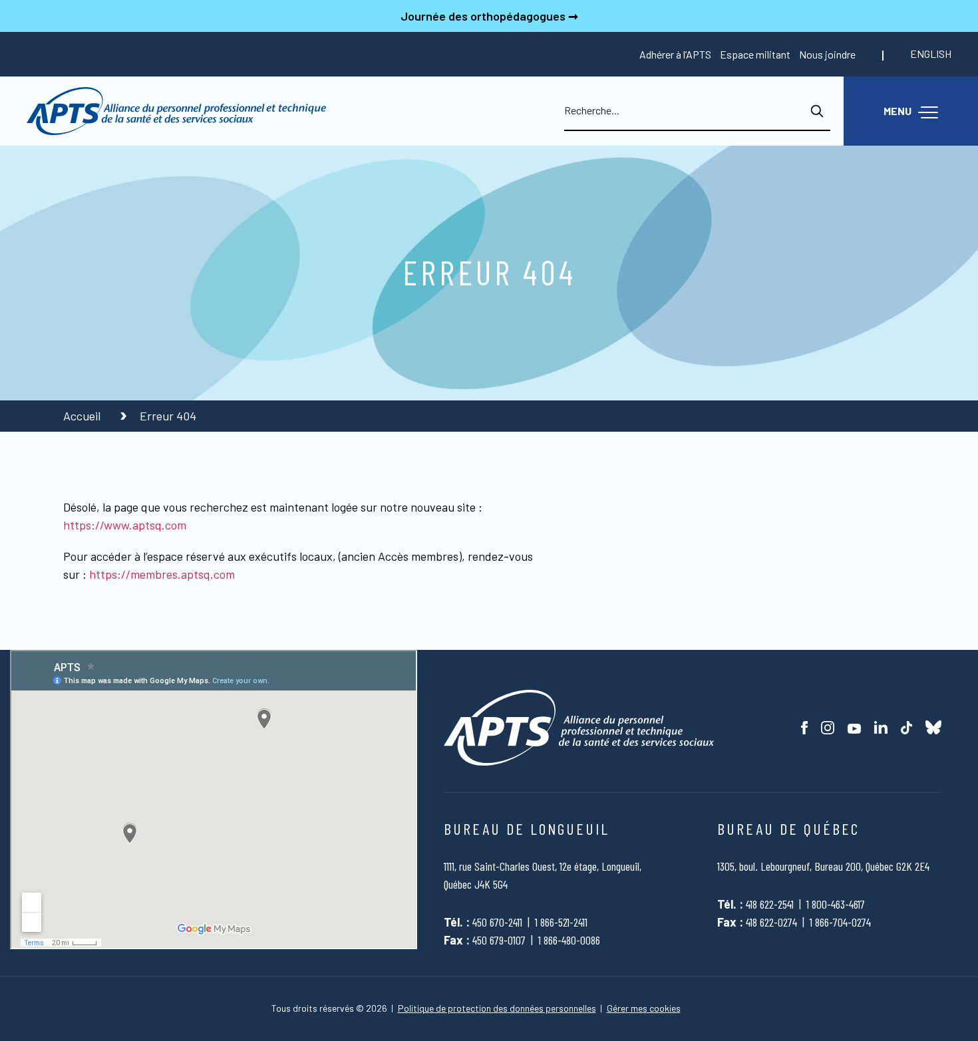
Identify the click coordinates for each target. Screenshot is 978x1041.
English (930, 53)
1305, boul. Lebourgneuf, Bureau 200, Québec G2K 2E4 (823, 866)
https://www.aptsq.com (124, 525)
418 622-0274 (771, 922)
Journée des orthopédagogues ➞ (489, 16)
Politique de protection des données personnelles (497, 1008)
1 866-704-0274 (840, 922)
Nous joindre (827, 54)
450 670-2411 (497, 922)
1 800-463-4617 (835, 904)
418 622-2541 (770, 904)
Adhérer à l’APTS (675, 54)
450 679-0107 (499, 940)
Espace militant (755, 54)
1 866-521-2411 (561, 922)
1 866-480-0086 (569, 940)
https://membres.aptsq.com (162, 574)
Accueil (83, 415)
